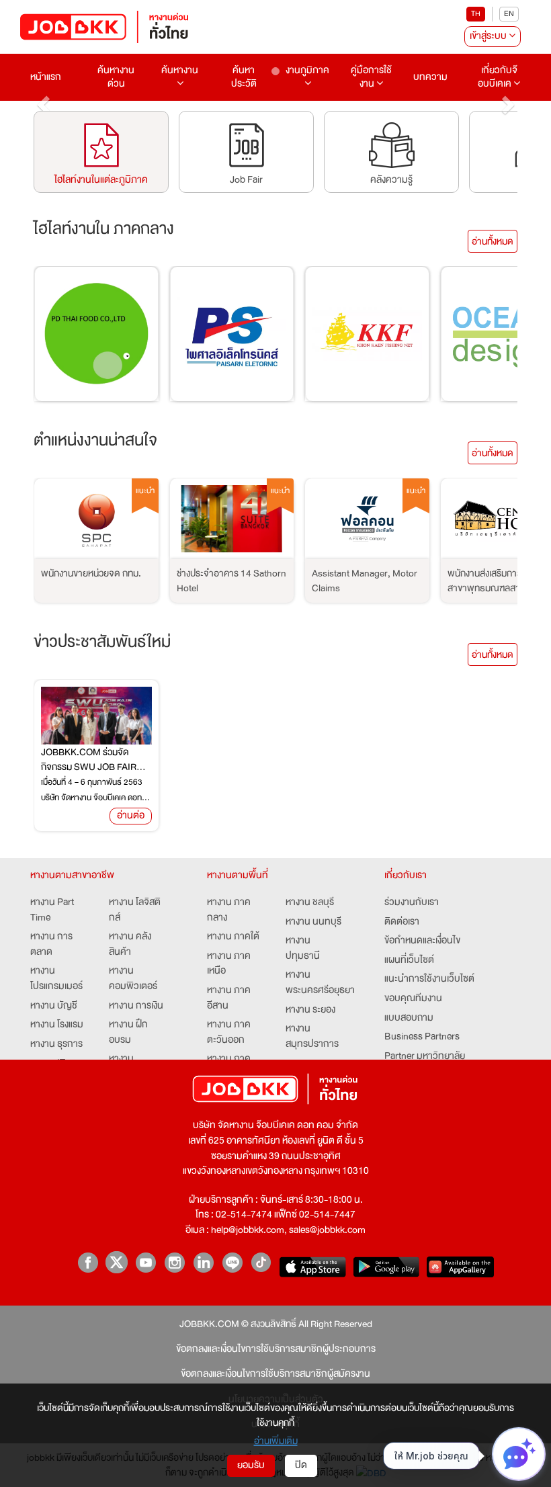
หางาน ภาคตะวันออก (229, 1032)
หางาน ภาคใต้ (233, 936)
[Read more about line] (232, 1262)
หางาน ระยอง (310, 1009)
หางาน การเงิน (136, 1005)
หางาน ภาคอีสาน (229, 998)
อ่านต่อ (130, 816)
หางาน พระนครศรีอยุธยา (320, 982)
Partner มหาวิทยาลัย (424, 1056)
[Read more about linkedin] (203, 1262)
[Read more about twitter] (116, 1262)
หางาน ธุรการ (56, 1043)
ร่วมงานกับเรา (411, 902)
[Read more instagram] (174, 1262)
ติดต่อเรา (401, 921)
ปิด (301, 1465)
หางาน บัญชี (53, 1005)
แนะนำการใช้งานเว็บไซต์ (429, 978)
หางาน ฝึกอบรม (128, 1032)
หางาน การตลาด (51, 944)
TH (475, 13)
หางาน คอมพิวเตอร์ (133, 978)
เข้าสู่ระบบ (489, 36)
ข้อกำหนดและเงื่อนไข (422, 940)
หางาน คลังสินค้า (130, 944)
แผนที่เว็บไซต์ (409, 959)
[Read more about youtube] (145, 1262)
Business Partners (422, 1036)
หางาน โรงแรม (56, 1024)
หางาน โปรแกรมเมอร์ (56, 978)
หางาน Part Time (52, 910)
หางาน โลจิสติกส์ (135, 910)
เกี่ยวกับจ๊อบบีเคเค (497, 77)
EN (509, 13)
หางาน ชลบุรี (310, 902)
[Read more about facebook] (88, 1262)
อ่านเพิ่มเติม (276, 1441)
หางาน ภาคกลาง (229, 910)
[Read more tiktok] (261, 1262)
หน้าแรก (45, 77)
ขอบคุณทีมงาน (413, 998)
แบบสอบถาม (408, 1017)
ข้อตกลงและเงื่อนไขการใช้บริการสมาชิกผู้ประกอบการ (276, 1349)
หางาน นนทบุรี (313, 921)
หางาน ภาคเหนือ (229, 963)
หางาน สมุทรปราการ (312, 1036)
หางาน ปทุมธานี (303, 948)
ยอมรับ (251, 1465)
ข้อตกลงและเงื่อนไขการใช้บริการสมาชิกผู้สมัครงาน (275, 1373)
